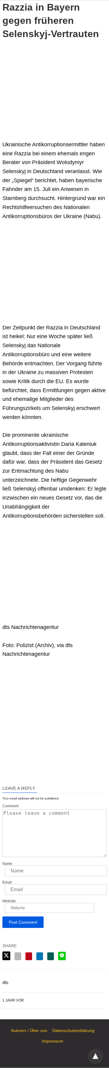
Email (7, 882)
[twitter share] (6, 955)
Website (9, 901)
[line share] (62, 956)
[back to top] (95, 1056)
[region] (54, 85)
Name (7, 863)
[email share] (18, 956)
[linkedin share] (39, 956)
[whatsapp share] (50, 956)
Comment (10, 806)
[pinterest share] (28, 956)
